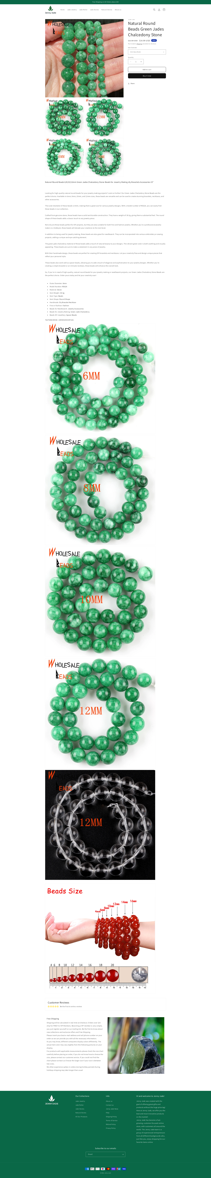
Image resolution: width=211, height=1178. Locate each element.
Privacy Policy (111, 1128)
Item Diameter (132, 48)
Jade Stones (79, 1109)
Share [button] (133, 84)
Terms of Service (111, 1120)
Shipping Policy (111, 1117)
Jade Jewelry (80, 1101)
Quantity (131, 57)
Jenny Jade (108, 1173)
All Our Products (81, 1117)
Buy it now (147, 76)
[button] (154, 9)
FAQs (107, 1113)
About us (109, 1101)
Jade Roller (79, 1105)
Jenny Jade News (112, 1109)
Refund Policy (111, 1124)
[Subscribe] (122, 1154)
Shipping (139, 44)
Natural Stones (80, 1113)
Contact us (110, 1105)
